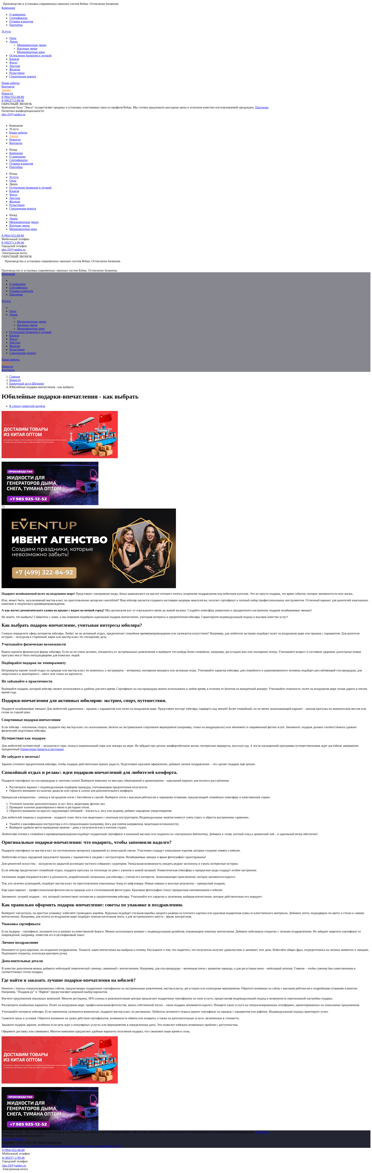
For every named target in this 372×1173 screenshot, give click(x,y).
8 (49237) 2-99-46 (13, 100)
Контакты (8, 86)
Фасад (13, 62)
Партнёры (16, 25)
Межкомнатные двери (31, 45)
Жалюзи (14, 69)
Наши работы (11, 83)
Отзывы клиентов (21, 21)
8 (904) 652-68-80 (13, 97)
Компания (8, 7)
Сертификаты (18, 18)
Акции (6, 90)
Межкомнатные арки (31, 52)
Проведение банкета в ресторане (42, 749)
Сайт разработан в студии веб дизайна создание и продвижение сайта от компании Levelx (61, 1146)
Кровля (14, 59)
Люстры (14, 66)
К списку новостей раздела (27, 406)
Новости (7, 93)
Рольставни (17, 73)
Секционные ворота (22, 76)
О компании (17, 14)
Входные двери (27, 48)
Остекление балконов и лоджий (30, 55)
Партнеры (262, 107)
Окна (12, 38)
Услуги (6, 31)
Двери (13, 41)
